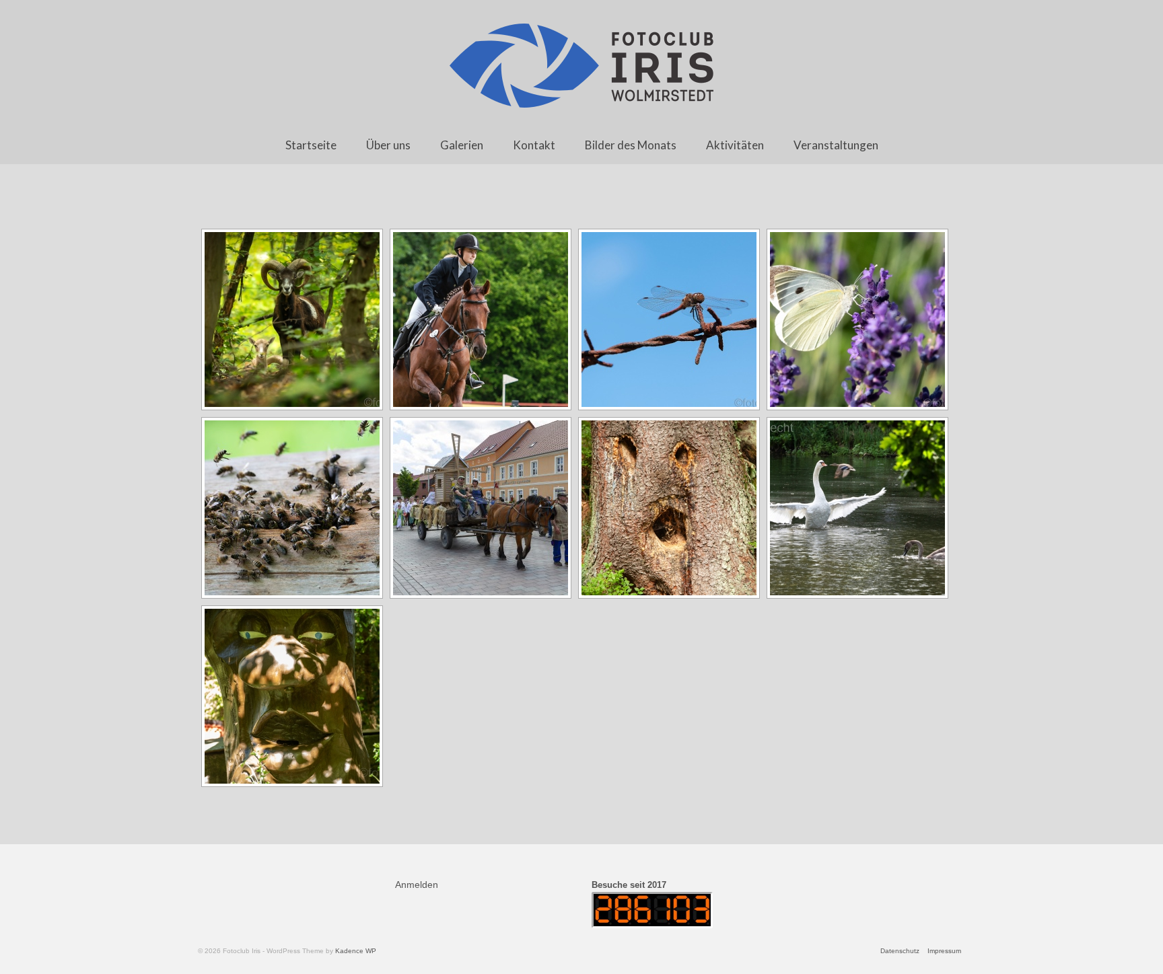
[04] (292, 507)
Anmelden (416, 884)
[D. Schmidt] (480, 507)
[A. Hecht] (292, 319)
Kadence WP (355, 950)
